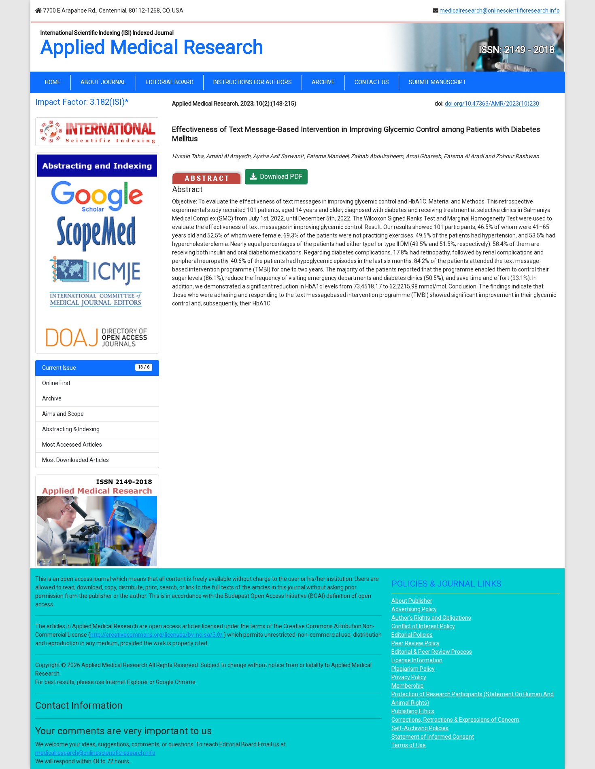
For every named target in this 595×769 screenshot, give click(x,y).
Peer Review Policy (415, 643)
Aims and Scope (63, 414)
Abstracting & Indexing (71, 429)
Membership (407, 685)
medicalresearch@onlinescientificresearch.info (500, 10)
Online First (56, 383)
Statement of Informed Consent (432, 736)
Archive (52, 398)
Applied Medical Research (151, 47)
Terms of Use (408, 745)
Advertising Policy (414, 609)
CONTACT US (372, 82)
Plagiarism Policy (413, 668)
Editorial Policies (412, 634)
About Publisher (411, 600)
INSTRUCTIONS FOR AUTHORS (252, 82)
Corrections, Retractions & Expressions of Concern (455, 719)
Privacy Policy (408, 677)
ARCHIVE (323, 82)
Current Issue (95, 367)
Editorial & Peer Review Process (431, 651)
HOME (54, 81)
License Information (416, 660)
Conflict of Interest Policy (423, 626)
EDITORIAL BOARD (169, 82)
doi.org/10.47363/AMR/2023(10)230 (492, 103)
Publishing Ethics (412, 711)
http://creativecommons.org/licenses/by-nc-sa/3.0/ (157, 634)
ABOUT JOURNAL (103, 82)
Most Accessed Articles (72, 444)
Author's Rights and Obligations (431, 617)
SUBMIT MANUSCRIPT (437, 82)
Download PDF (279, 176)
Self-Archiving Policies (419, 728)
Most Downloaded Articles (75, 460)
